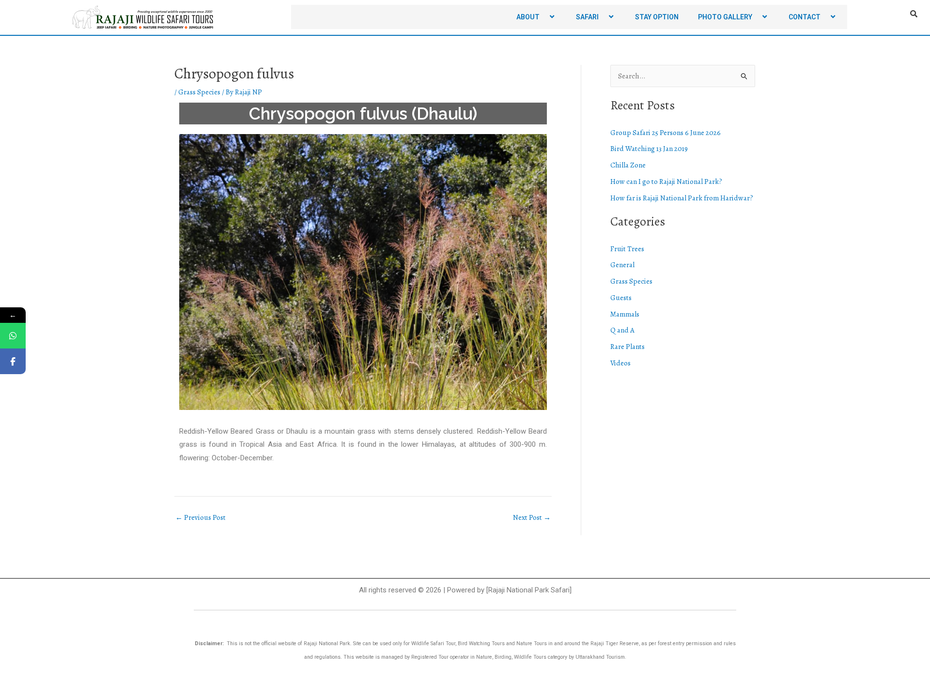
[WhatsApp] (13, 335)
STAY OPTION (657, 17)
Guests (621, 298)
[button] (543, 17)
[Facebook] (13, 361)
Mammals (624, 314)
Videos (620, 363)
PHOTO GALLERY (725, 17)
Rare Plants (627, 346)
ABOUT (528, 17)
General (622, 265)
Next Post (532, 517)
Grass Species (199, 92)
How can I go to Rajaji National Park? (666, 181)
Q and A (622, 330)
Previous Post (200, 517)
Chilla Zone (628, 165)
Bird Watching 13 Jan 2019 (649, 148)
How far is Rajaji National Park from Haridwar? (681, 198)
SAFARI (587, 17)
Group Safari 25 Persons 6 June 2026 (665, 132)
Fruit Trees (627, 249)
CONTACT (805, 17)
